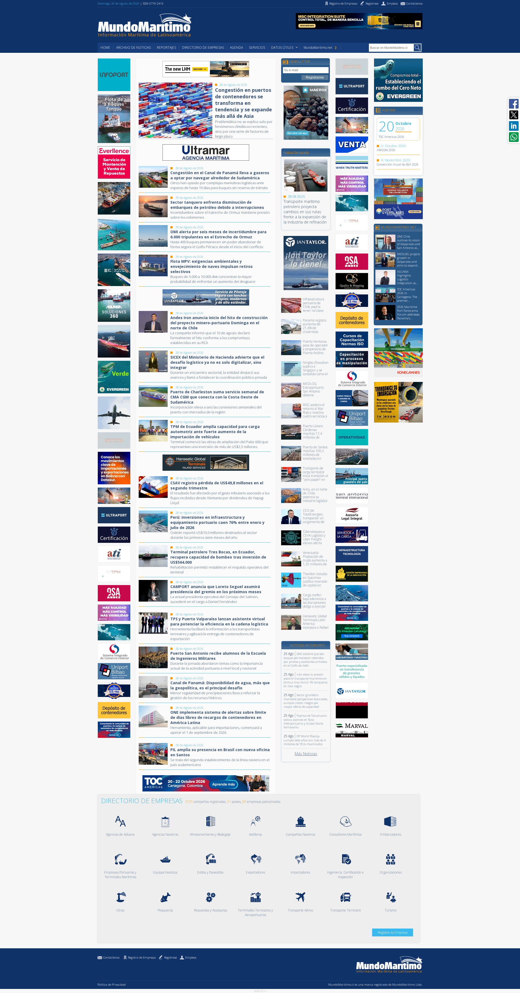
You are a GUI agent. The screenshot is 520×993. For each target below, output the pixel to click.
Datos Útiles (282, 47)
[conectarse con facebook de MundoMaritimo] (514, 104)
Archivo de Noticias (133, 47)
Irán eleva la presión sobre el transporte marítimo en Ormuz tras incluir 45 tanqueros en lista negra (305, 680)
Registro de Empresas (142, 957)
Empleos (190, 957)
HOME (105, 47)
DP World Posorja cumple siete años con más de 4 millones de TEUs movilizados (305, 740)
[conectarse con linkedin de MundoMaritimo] (514, 126)
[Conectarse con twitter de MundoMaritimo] (514, 115)
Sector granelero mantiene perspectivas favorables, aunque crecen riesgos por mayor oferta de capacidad (306, 701)
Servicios (257, 47)
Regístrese (170, 957)
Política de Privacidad (112, 984)
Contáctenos (111, 957)
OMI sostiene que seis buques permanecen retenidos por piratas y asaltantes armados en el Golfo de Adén (305, 659)
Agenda (236, 47)
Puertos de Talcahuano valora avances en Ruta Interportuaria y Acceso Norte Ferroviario (305, 721)
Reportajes (166, 47)
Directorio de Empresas (203, 47)
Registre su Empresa (393, 932)
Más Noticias (306, 753)
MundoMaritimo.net (318, 47)
